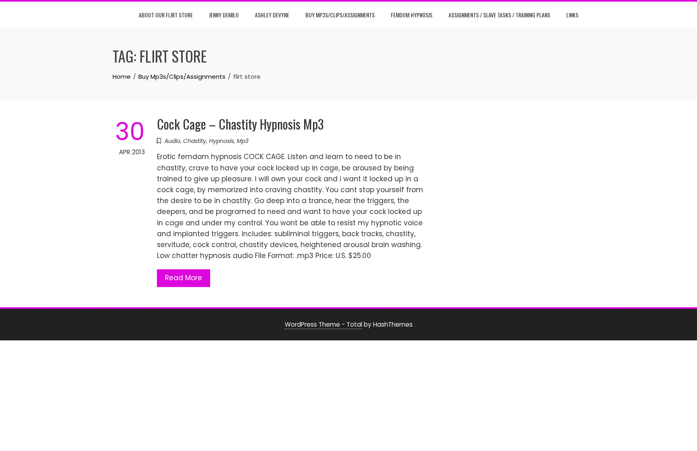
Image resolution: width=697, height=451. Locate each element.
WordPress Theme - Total (323, 324)
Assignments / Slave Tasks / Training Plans (499, 14)
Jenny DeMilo (224, 14)
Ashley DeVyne (272, 14)
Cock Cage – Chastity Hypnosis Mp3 (240, 123)
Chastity (194, 141)
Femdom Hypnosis (411, 14)
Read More (183, 278)
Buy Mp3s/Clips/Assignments (340, 14)
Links (572, 14)
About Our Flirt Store (166, 14)
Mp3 (242, 141)
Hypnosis (221, 141)
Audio (172, 141)
